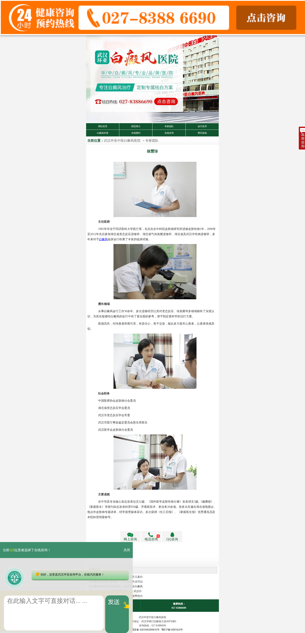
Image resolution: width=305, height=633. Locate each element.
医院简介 (135, 126)
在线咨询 (169, 133)
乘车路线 (202, 133)
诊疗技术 (202, 126)
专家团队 (169, 126)
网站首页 (102, 126)
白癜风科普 (102, 133)
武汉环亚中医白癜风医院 (122, 140)
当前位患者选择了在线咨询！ (27, 550)
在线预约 (135, 133)
